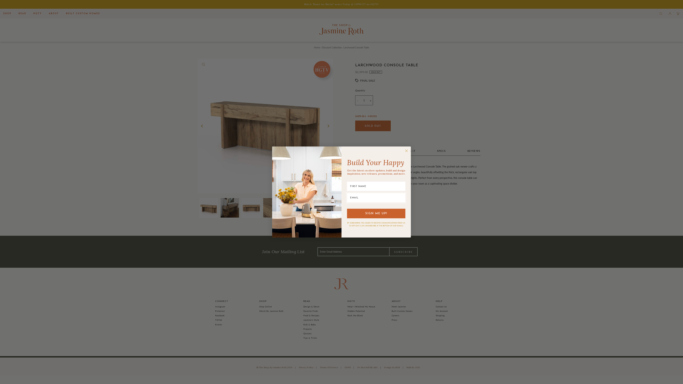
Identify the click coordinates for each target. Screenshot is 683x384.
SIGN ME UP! (376, 213)
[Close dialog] (406, 151)
